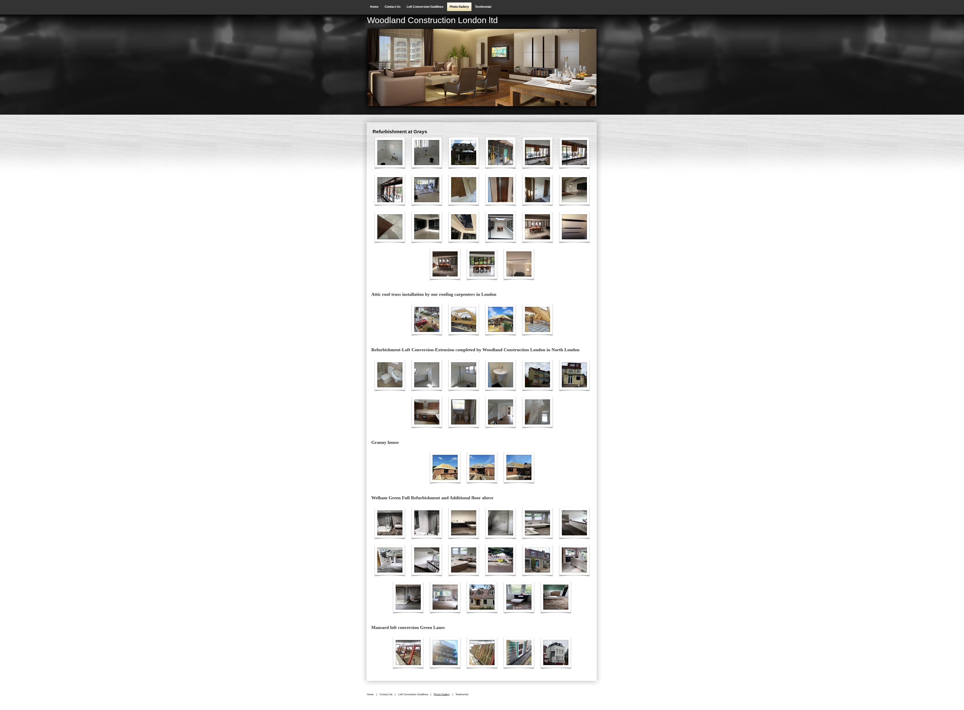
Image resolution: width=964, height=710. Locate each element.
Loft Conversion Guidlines (425, 7)
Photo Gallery (459, 7)
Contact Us (393, 7)
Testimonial (483, 7)
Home (374, 7)
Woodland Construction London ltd (432, 20)
